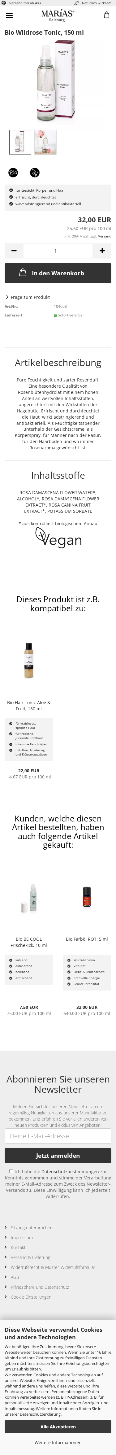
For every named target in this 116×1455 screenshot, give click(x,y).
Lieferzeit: (14, 315)
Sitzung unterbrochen (32, 1228)
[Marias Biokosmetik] (58, 15)
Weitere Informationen (58, 1442)
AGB (15, 1277)
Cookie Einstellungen (31, 1297)
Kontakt (18, 1247)
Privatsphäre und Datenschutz (40, 1287)
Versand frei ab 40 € (25, 3)
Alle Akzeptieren (58, 1427)
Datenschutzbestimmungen (70, 1171)
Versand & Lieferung (30, 1257)
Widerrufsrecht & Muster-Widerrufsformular (53, 1267)
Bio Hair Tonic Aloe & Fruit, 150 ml (28, 705)
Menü (9, 15)
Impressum (22, 1237)
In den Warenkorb (58, 273)
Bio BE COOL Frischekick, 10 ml (29, 942)
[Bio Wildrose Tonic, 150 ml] (58, 83)
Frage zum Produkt (30, 297)
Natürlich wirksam (96, 3)
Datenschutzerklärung (40, 1414)
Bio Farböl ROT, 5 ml (87, 939)
